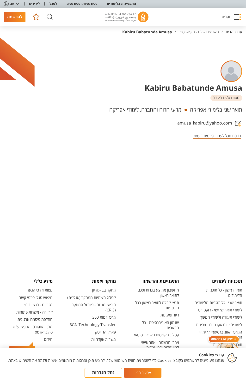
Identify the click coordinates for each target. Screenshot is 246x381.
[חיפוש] (49, 16)
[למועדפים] (36, 17)
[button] (231, 17)
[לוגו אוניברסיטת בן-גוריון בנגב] (126, 17)
